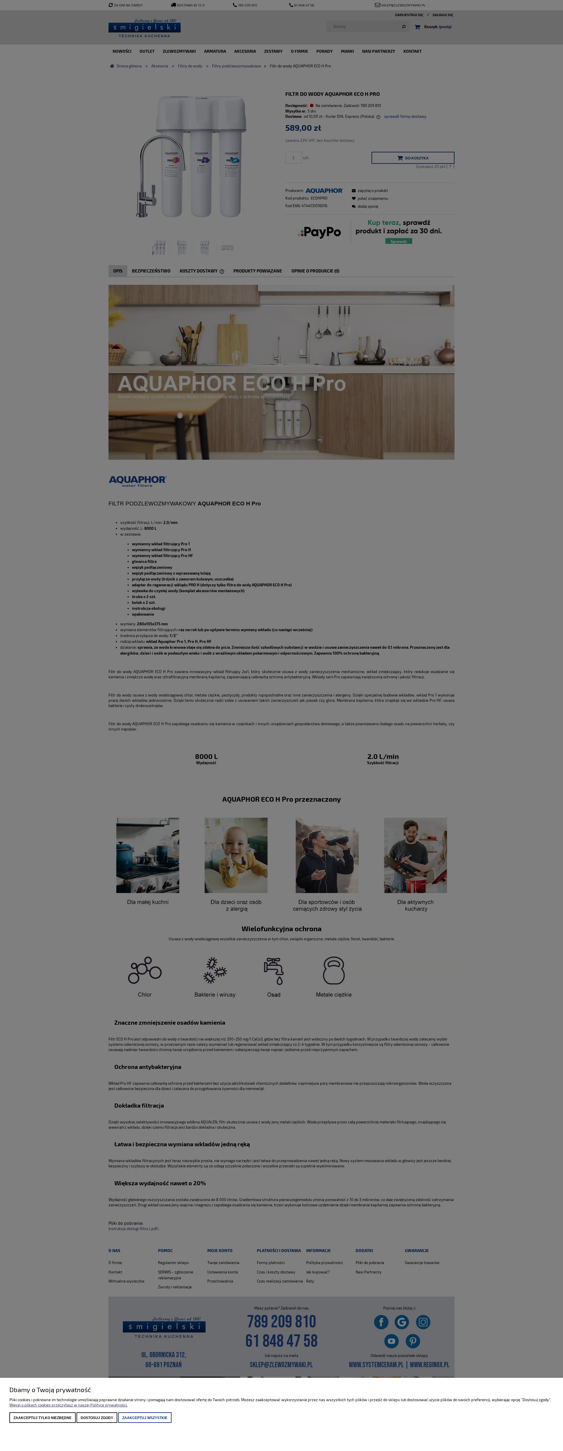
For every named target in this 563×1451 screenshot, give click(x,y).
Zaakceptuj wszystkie (144, 1418)
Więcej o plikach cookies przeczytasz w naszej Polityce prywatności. (68, 1405)
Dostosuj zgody (97, 1418)
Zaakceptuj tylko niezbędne (42, 1418)
